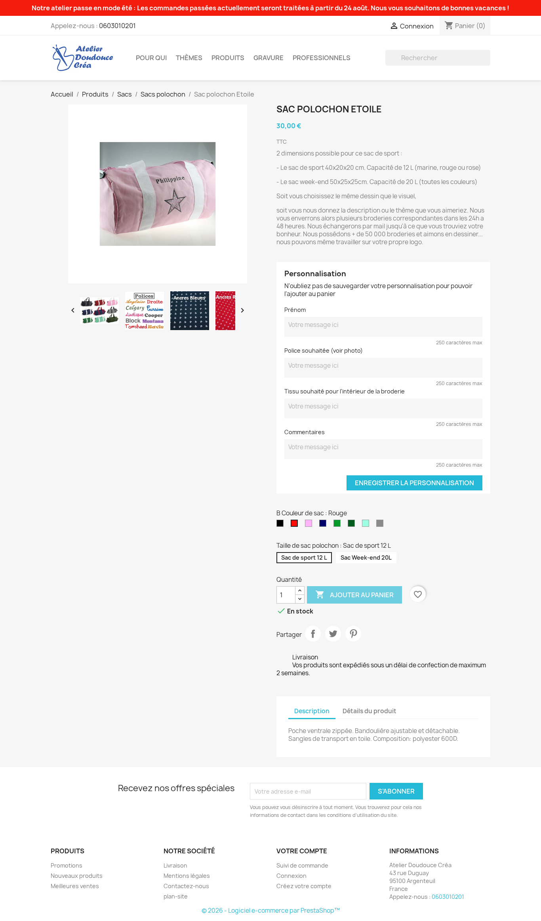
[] (487, 63)
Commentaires (304, 432)
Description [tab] (312, 711)
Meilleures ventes (75, 886)
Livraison (175, 865)
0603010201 (117, 25)
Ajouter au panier (354, 594)
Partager (313, 634)
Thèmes (189, 57)
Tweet (333, 634)
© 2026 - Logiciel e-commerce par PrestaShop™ (271, 910)
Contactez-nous (186, 886)
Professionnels (322, 57)
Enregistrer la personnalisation (414, 483)
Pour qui (151, 57)
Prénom (295, 309)
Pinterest (353, 634)
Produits (227, 57)
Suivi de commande (302, 865)
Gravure (268, 57)
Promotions (66, 865)
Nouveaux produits (77, 875)
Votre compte (301, 851)
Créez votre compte (303, 886)
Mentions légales (187, 875)
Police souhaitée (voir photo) (323, 350)
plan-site (176, 896)
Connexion (291, 875)
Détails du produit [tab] (369, 711)
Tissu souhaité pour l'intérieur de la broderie (344, 391)
